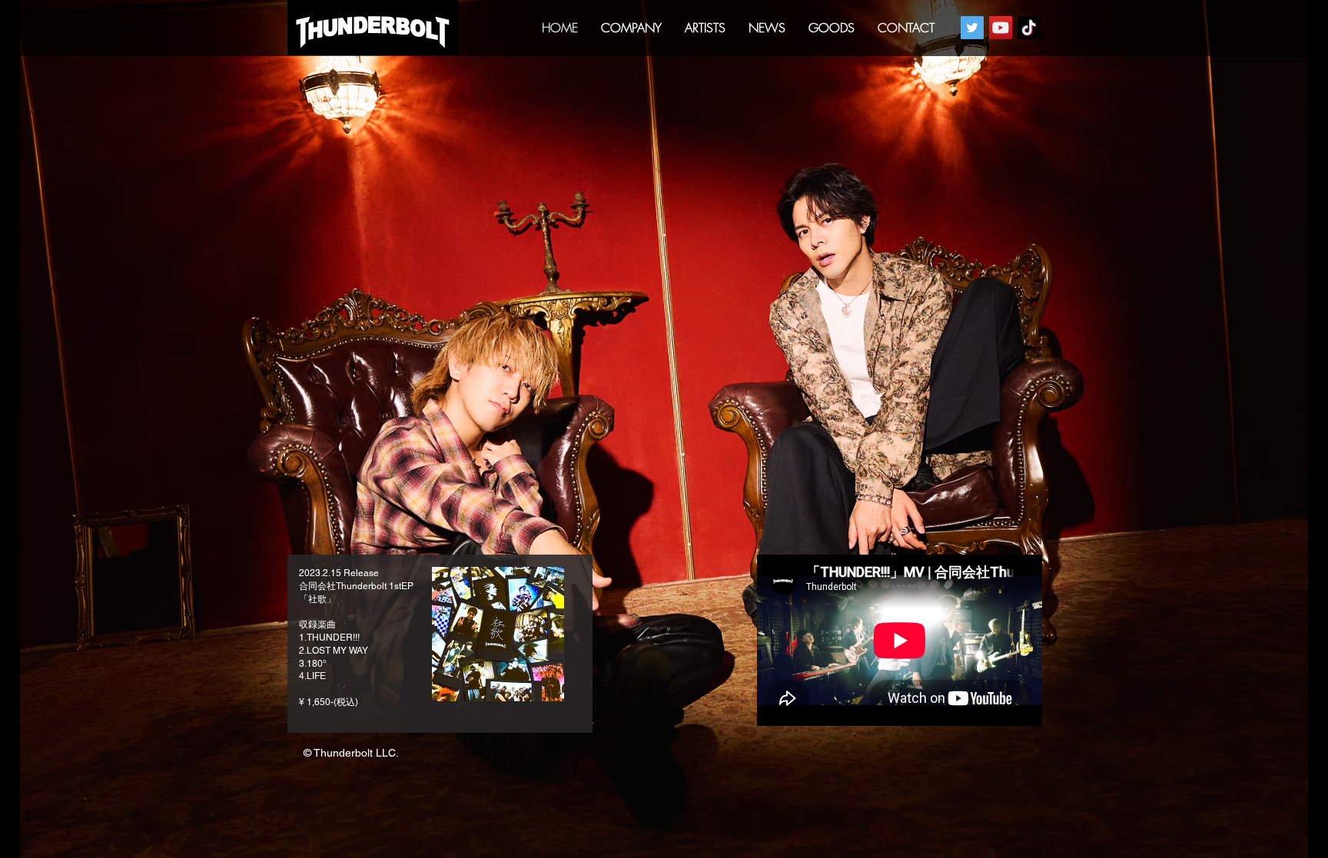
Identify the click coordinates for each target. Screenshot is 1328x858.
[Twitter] (972, 27)
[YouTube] (1000, 27)
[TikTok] (1029, 27)
